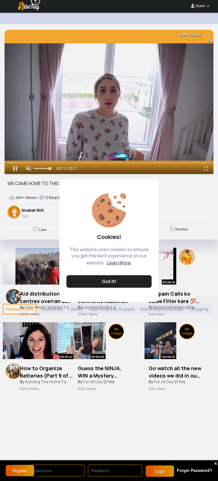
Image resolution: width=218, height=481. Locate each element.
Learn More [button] (119, 263)
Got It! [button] (109, 281)
